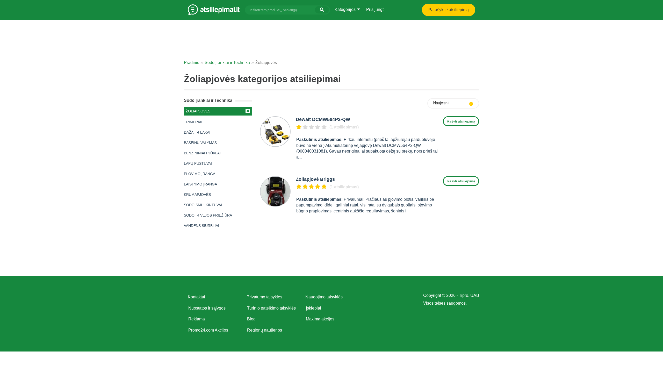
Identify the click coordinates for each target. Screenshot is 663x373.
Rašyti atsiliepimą (461, 121)
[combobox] (453, 103)
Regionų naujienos (264, 330)
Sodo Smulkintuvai (203, 205)
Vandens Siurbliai (201, 226)
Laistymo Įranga (200, 184)
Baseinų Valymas (200, 143)
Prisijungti (375, 9)
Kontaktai (196, 297)
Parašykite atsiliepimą (448, 10)
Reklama (196, 319)
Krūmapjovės (197, 194)
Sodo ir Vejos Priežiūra (208, 215)
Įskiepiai (313, 308)
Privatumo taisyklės (264, 297)
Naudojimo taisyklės (324, 297)
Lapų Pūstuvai (198, 163)
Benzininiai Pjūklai (202, 153)
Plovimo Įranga (199, 174)
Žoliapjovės (198, 111)
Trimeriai (193, 122)
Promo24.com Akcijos (208, 330)
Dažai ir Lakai (197, 132)
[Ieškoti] (322, 9)
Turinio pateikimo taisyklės (271, 308)
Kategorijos (346, 9)
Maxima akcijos (320, 319)
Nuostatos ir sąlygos (207, 308)
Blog (251, 319)
